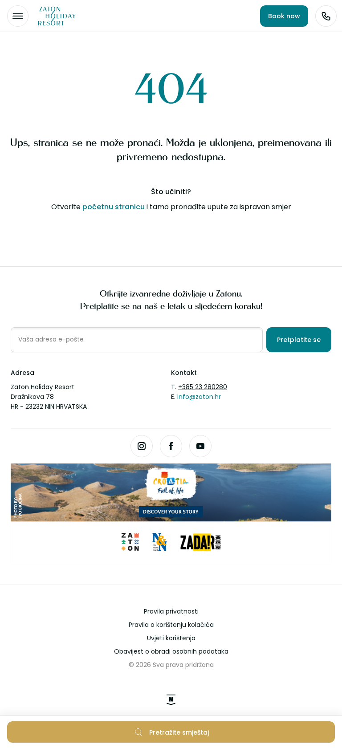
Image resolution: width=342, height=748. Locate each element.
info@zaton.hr (199, 396)
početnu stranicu (113, 207)
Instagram (141, 446)
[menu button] (17, 16)
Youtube (200, 446)
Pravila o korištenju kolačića (171, 624)
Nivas (171, 700)
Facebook (171, 446)
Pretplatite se (299, 339)
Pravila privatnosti (171, 611)
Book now (284, 16)
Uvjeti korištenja (171, 638)
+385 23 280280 (202, 386)
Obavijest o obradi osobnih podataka (171, 651)
